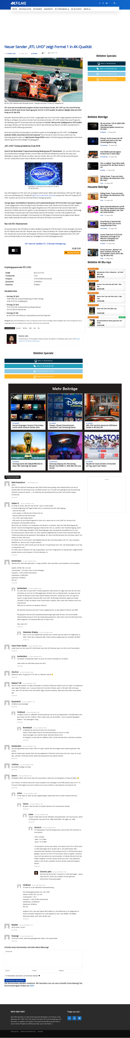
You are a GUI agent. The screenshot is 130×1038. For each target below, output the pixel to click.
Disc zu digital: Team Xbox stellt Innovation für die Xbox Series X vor (112, 165)
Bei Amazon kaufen (73, 252)
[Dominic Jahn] (11, 339)
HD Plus (25, 328)
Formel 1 (18, 328)
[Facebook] (100, 3)
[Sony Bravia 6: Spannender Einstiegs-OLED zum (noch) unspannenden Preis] (93, 224)
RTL (39, 328)
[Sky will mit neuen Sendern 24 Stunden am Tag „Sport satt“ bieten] (102, 446)
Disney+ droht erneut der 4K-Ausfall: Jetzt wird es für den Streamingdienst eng (111, 140)
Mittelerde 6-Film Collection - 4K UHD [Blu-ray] (110, 273)
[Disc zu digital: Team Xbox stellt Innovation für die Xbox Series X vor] (93, 166)
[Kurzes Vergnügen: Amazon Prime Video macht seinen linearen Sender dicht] (28, 407)
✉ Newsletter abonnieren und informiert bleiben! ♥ (23, 976)
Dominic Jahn (11, 53)
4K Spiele (102, 170)
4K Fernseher (103, 228)
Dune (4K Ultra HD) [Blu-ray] (107, 309)
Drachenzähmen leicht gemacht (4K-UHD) (109, 322)
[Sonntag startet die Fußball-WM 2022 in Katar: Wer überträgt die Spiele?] (28, 446)
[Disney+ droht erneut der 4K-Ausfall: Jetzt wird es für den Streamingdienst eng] (93, 141)
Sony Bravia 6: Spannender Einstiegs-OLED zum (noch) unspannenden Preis (110, 223)
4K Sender (34, 53)
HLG (35, 328)
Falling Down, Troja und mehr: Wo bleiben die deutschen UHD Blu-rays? (112, 178)
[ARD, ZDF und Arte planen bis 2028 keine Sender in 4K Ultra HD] (102, 407)
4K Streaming (103, 145)
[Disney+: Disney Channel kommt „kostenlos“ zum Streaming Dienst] (65, 407)
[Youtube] (106, 3)
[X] (103, 3)
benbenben (16, 746)
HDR (30, 328)
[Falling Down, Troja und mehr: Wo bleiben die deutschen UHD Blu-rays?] (93, 179)
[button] (114, 3)
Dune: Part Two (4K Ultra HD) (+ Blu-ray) (109, 297)
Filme (101, 183)
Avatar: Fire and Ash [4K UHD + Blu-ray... (109, 285)
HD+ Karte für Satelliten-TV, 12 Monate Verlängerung (45, 244)
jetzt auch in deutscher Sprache (44, 195)
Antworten (14, 497)
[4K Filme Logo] (21, 3)
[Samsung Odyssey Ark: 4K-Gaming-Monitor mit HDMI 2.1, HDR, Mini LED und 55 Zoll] (65, 446)
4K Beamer (103, 132)
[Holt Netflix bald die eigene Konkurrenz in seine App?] (93, 154)
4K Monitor (53, 461)
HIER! (32, 986)
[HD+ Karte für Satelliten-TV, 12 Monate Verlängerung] (15, 250)
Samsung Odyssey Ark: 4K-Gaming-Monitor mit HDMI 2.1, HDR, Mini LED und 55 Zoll (65, 466)
